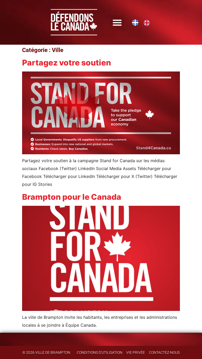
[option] (148, 23)
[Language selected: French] (143, 22)
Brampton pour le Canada (71, 197)
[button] (117, 22)
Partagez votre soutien (66, 62)
